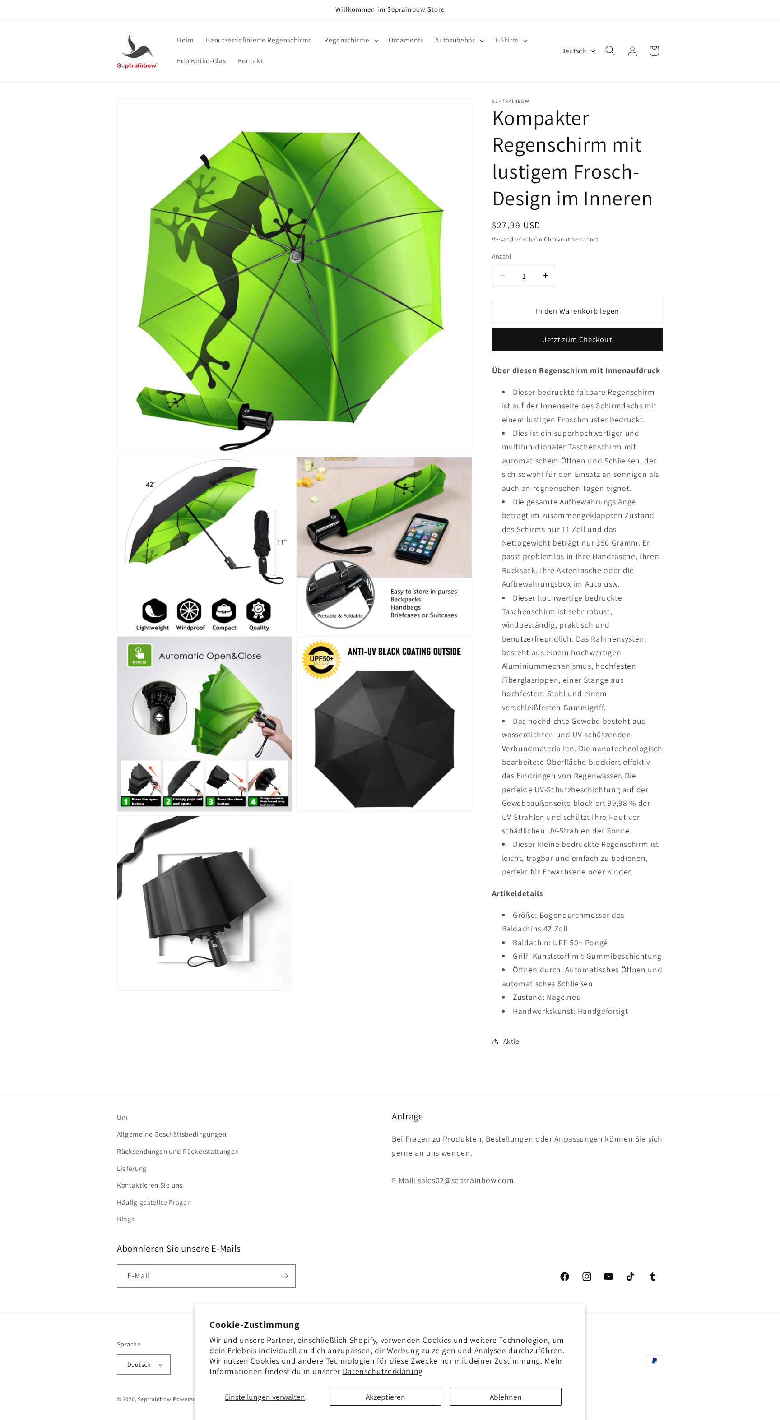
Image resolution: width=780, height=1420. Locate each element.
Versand (503, 239)
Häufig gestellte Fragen (154, 1202)
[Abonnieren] (284, 1276)
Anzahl (502, 256)
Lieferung (132, 1168)
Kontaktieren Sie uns (149, 1184)
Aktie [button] (511, 1040)
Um (122, 1117)
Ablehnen (506, 1397)
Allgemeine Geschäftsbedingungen (171, 1133)
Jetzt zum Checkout (577, 339)
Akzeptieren (385, 1397)
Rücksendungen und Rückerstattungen (178, 1151)
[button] (350, 40)
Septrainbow (154, 1399)
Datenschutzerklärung (383, 1371)
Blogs (125, 1218)
